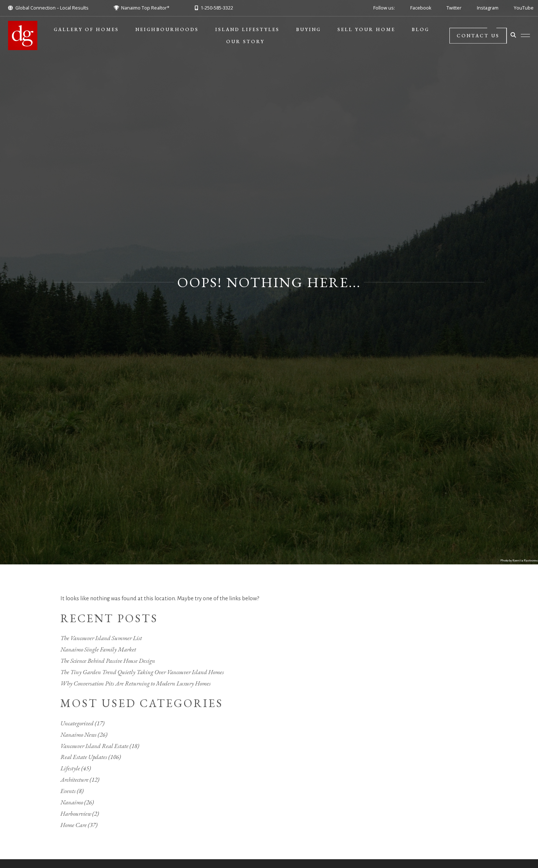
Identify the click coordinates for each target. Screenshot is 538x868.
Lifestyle (70, 768)
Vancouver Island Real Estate (94, 746)
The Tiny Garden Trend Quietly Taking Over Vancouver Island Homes (142, 672)
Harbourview (75, 813)
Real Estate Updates (83, 757)
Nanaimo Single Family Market (98, 649)
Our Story (245, 41)
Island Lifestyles (247, 29)
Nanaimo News (78, 734)
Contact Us (478, 36)
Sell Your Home (366, 29)
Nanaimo (71, 802)
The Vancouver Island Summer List (101, 638)
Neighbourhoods (167, 29)
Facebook (420, 8)
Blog (420, 29)
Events (68, 791)
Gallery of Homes (86, 29)
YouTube (524, 8)
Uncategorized (77, 723)
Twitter (454, 8)
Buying (308, 29)
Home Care (73, 825)
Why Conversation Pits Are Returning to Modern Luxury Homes (135, 683)
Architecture (74, 779)
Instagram (487, 8)
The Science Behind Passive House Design (107, 661)
